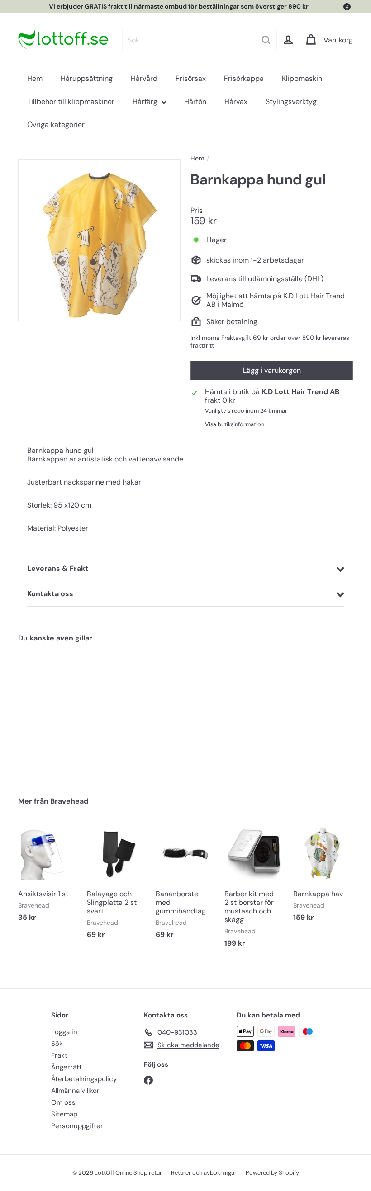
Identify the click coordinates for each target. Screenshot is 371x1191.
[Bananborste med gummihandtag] (185, 886)
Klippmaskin (302, 78)
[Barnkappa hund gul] (42, 712)
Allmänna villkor (75, 1090)
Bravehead (69, 801)
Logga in (64, 1031)
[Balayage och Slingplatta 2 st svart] (117, 886)
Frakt (59, 1055)
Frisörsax (191, 78)
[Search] (266, 40)
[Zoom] (99, 240)
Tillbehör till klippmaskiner (70, 101)
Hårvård (144, 78)
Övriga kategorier (56, 124)
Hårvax (235, 101)
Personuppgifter (77, 1125)
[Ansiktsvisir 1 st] (48, 877)
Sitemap (64, 1114)
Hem (35, 78)
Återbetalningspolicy (84, 1078)
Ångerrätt (66, 1067)
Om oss (63, 1102)
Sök (57, 1043)
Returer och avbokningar (204, 1173)
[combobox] (199, 40)
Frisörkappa (244, 78)
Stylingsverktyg (291, 101)
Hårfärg (146, 101)
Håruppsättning (87, 78)
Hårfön (195, 101)
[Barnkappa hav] (323, 877)
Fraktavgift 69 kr (244, 338)
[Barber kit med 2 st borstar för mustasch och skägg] (254, 890)
